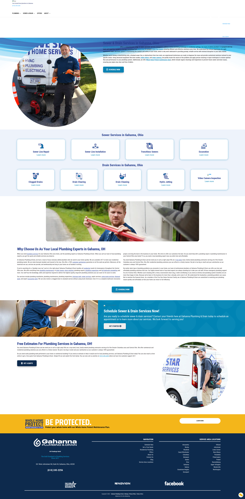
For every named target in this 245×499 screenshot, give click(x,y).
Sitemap (126, 494)
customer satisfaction (79, 262)
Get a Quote (28, 363)
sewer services (86, 276)
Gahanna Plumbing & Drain (111, 47)
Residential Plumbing (146, 450)
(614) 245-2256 (16, 5)
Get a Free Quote (148, 447)
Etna (187, 462)
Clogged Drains (36, 182)
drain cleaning (69, 270)
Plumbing (15, 13)
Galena (187, 467)
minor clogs (141, 49)
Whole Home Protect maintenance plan (158, 60)
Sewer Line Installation (95, 151)
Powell (218, 460)
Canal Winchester (183, 452)
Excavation (204, 151)
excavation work (33, 279)
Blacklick (186, 450)
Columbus (186, 455)
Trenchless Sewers (149, 151)
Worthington (216, 469)
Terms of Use (140, 494)
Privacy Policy (132, 494)
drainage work (77, 276)
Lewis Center (216, 450)
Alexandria (185, 445)
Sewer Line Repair (41, 151)
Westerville (217, 467)
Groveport (186, 472)
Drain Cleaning (122, 182)
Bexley (187, 447)
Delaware (186, 457)
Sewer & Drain (28, 13)
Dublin (187, 460)
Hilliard (218, 445)
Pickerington (216, 457)
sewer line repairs (157, 49)
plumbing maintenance (47, 270)
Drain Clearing (79, 182)
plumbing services (32, 254)
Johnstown (217, 447)
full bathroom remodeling (109, 270)
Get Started (114, 326)
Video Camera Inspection (209, 178)
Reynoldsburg (216, 462)
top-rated (179, 260)
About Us (150, 455)
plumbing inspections (92, 270)
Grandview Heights (183, 469)
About (46, 13)
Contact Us (150, 457)
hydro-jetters (145, 58)
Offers (39, 13)
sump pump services (108, 276)
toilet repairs (60, 270)
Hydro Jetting (166, 182)
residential (87, 268)
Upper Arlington (215, 464)
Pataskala (217, 455)
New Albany (216, 452)
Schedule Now (114, 69)
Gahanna (186, 464)
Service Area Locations (146, 462)
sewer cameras (157, 58)
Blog (151, 460)
